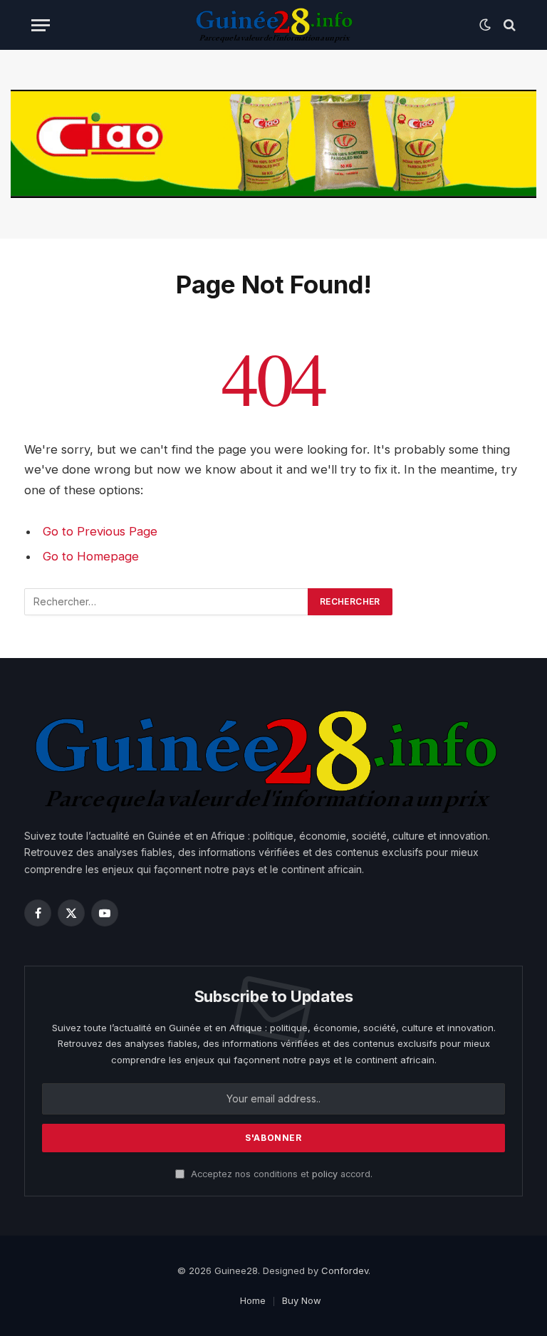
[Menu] (40, 25)
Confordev (344, 1270)
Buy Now (301, 1300)
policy (325, 1174)
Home (253, 1300)
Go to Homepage (91, 556)
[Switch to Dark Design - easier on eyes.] (485, 25)
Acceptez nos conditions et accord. (280, 1174)
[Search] (508, 25)
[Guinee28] (273, 25)
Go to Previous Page (100, 531)
